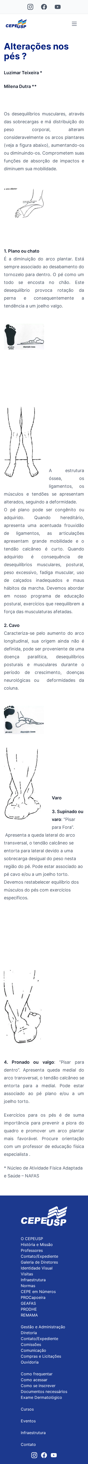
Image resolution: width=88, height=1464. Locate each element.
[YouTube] (58, 7)
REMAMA (29, 1315)
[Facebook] (44, 7)
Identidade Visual (37, 1268)
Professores (32, 1250)
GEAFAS (28, 1303)
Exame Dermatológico (41, 1397)
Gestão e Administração (43, 1326)
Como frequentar (37, 1373)
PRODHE (29, 1309)
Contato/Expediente (39, 1256)
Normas (28, 1285)
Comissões (31, 1344)
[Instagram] (30, 7)
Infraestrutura (33, 1279)
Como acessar (34, 1379)
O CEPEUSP (32, 1238)
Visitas (27, 1273)
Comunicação (33, 1350)
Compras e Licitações (41, 1356)
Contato (28, 1444)
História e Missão (37, 1244)
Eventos (28, 1420)
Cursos (27, 1409)
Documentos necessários (44, 1391)
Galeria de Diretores (39, 1262)
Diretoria (29, 1332)
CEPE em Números (38, 1291)
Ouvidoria (30, 1362)
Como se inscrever (38, 1385)
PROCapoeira (33, 1297)
